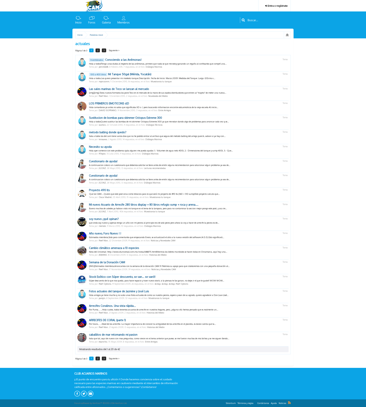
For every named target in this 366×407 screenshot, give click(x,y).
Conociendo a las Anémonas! (115, 59)
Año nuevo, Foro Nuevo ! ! (105, 233)
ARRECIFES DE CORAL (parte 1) (107, 320)
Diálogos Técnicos (154, 125)
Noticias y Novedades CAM (163, 240)
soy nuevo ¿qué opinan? (104, 218)
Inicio (78, 22)
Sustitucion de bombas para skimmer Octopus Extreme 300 (125, 117)
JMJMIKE (103, 255)
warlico (102, 125)
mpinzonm (104, 81)
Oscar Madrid (105, 197)
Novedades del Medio (158, 96)
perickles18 (103, 66)
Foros (91, 22)
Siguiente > (114, 50)
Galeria (106, 22)
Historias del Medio (158, 255)
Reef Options (105, 284)
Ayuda (274, 403)
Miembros (123, 22)
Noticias (282, 403)
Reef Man (103, 96)
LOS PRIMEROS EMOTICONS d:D (109, 103)
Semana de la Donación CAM (107, 262)
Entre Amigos (164, 110)
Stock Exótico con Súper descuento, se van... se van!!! (122, 276)
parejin (102, 298)
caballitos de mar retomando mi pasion (113, 334)
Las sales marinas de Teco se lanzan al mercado (119, 88)
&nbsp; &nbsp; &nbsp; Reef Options (171, 284)
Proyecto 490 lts (99, 190)
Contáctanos (263, 403)
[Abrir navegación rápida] (287, 35)
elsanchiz (103, 341)
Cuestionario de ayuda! (103, 161)
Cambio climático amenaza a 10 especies (114, 248)
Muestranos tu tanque (161, 81)
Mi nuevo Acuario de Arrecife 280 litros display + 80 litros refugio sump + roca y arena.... (143, 204)
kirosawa (103, 139)
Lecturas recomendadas (155, 168)
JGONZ (102, 168)
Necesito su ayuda (100, 146)
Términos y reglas (245, 403)
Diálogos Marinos (154, 66)
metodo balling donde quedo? (107, 132)
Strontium (231, 403)
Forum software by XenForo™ (100, 403)
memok (102, 226)
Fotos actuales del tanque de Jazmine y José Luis (119, 291)
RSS (289, 402)
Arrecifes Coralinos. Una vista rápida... (112, 305)
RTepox (102, 153)
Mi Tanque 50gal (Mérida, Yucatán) (120, 74)
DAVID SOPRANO (107, 110)
